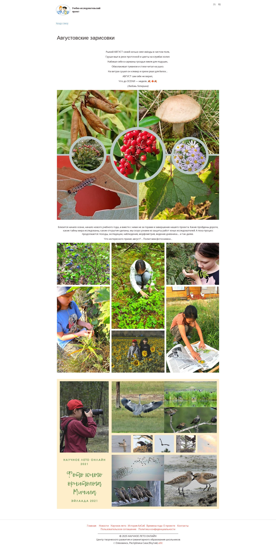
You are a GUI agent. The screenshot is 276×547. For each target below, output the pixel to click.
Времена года (103, 13)
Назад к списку (62, 23)
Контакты (121, 13)
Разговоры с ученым (154, 13)
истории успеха (19, 13)
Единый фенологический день (50, 13)
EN (214, 4)
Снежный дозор (202, 13)
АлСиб (87, 13)
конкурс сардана (179, 13)
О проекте (76, 13)
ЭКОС (5, 13)
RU (219, 4)
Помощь (134, 13)
